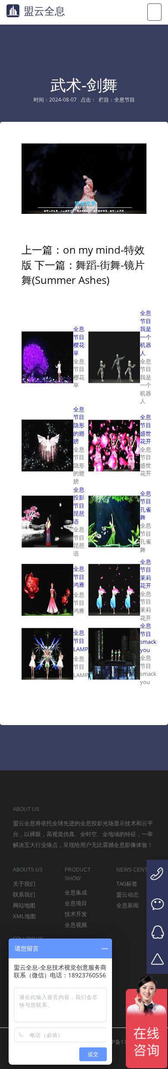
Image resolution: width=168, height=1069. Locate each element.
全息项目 (76, 903)
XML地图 (24, 916)
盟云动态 (127, 894)
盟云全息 (44, 10)
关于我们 (24, 884)
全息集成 (76, 892)
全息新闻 (127, 905)
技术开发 (76, 914)
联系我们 (24, 894)
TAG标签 (126, 884)
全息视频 (76, 925)
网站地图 (24, 905)
